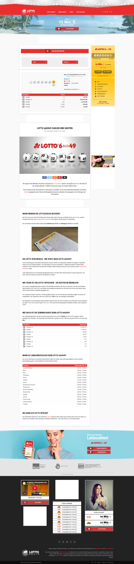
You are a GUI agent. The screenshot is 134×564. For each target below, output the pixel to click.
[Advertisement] (67, 40)
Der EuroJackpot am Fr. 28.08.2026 (69, 507)
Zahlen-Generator (64, 552)
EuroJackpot (99, 548)
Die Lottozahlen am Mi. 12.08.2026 (69, 526)
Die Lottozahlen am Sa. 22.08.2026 (69, 514)
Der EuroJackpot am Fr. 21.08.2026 (69, 517)
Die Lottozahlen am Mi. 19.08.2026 (69, 519)
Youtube (77, 217)
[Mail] (107, 12)
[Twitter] (111, 12)
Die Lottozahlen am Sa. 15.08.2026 (69, 524)
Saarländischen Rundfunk (43, 219)
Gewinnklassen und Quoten (71, 89)
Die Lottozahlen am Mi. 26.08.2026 (69, 509)
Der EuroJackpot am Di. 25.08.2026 (69, 512)
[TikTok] (109, 12)
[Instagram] (105, 12)
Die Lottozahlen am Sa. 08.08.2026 (69, 529)
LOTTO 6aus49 (57, 183)
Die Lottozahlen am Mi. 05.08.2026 (69, 531)
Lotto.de (49, 417)
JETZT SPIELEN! (107, 71)
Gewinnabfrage (59, 555)
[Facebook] (103, 12)
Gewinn (26, 192)
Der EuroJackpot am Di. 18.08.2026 (69, 522)
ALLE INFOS (98, 71)
